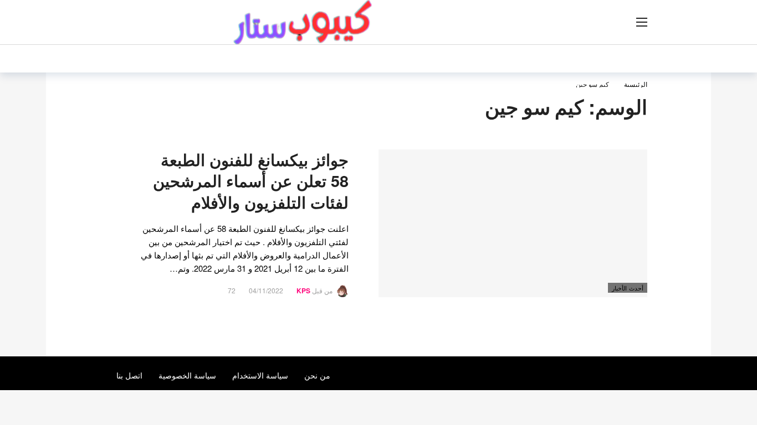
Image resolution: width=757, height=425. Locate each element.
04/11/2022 (266, 290)
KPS (303, 291)
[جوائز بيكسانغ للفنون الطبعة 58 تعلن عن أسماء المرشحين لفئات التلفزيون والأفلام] (512, 223)
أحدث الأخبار (627, 287)
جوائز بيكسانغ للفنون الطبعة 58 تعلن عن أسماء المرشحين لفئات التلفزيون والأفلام (251, 181)
